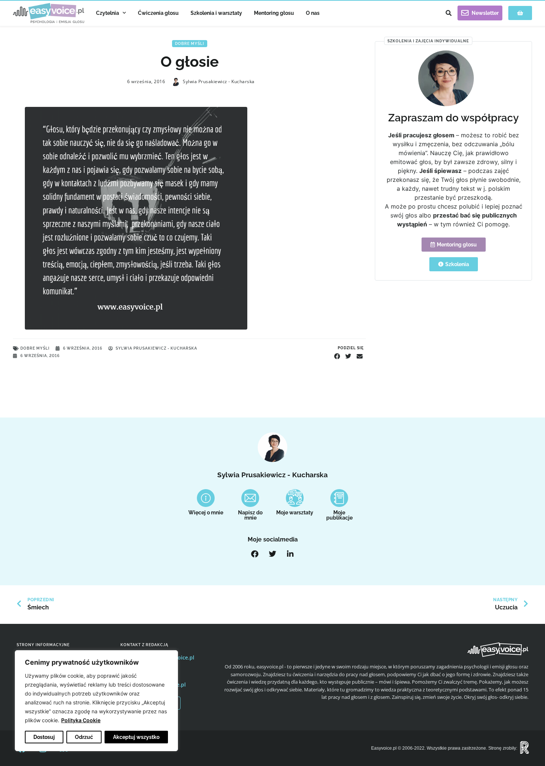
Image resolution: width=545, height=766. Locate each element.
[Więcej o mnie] (206, 498)
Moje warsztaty (294, 512)
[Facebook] (254, 554)
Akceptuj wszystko (136, 737)
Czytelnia (107, 13)
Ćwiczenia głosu (158, 13)
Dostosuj (44, 737)
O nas (313, 13)
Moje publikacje (339, 515)
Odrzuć (84, 737)
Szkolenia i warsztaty (216, 13)
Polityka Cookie (80, 720)
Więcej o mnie (205, 512)
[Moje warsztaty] (295, 498)
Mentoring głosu (274, 13)
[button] (448, 13)
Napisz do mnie (250, 515)
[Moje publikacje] (339, 498)
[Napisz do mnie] (250, 498)
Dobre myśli (189, 44)
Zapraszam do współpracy (453, 118)
